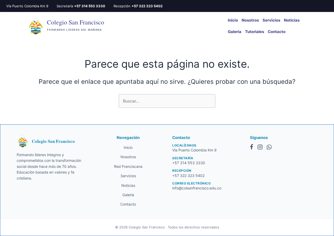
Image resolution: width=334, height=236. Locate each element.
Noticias (292, 20)
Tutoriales (254, 31)
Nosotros (250, 20)
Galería (234, 31)
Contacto (276, 31)
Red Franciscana (128, 166)
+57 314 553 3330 (89, 6)
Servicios (271, 20)
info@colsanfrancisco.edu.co (196, 188)
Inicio (233, 20)
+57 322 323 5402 (147, 6)
